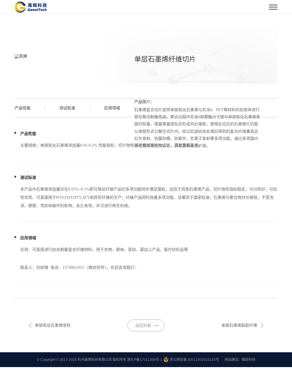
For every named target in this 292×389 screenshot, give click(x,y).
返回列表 (143, 325)
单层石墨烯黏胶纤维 (239, 325)
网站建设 (231, 359)
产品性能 (23, 108)
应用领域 (112, 108)
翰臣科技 (249, 359)
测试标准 (67, 108)
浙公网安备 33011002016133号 (194, 359)
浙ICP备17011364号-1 (144, 359)
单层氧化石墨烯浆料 (53, 325)
